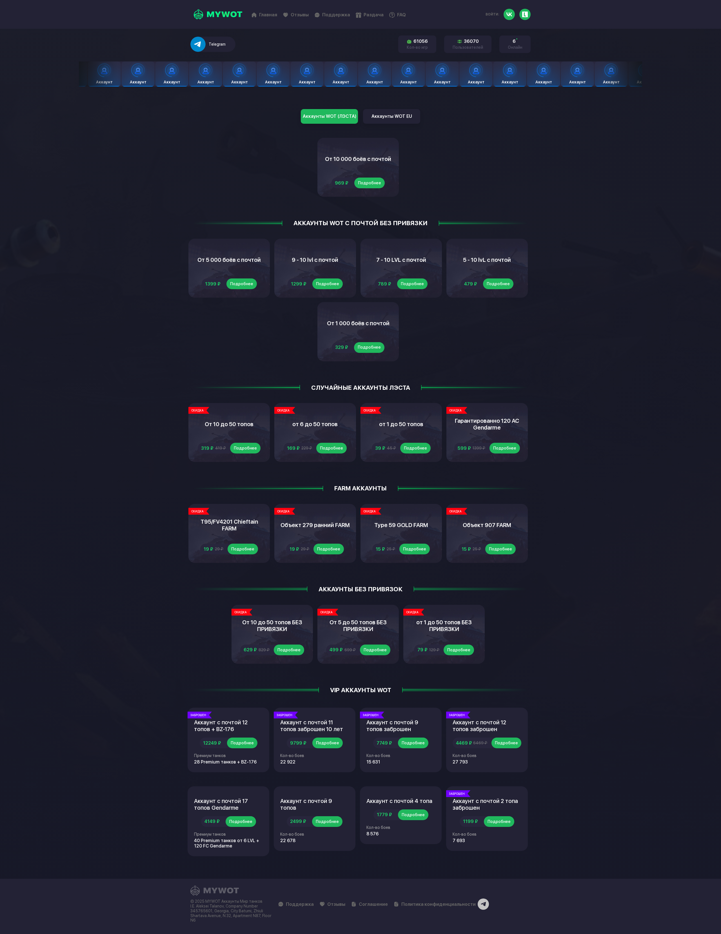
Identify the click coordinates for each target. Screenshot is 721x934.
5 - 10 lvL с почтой (487, 259)
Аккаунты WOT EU (391, 116)
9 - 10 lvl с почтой (315, 259)
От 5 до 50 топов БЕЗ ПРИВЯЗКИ (358, 625)
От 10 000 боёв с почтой (358, 159)
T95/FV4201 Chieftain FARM (229, 525)
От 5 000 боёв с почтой (229, 259)
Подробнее (369, 183)
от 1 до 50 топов (401, 424)
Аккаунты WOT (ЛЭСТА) (329, 116)
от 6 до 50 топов (315, 424)
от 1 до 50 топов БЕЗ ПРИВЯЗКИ (444, 625)
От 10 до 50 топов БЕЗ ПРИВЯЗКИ (272, 625)
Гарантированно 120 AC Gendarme (487, 424)
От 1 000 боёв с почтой (358, 323)
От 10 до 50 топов (229, 424)
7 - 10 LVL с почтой (401, 259)
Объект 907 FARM (487, 525)
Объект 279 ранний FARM (315, 525)
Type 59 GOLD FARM (401, 525)
